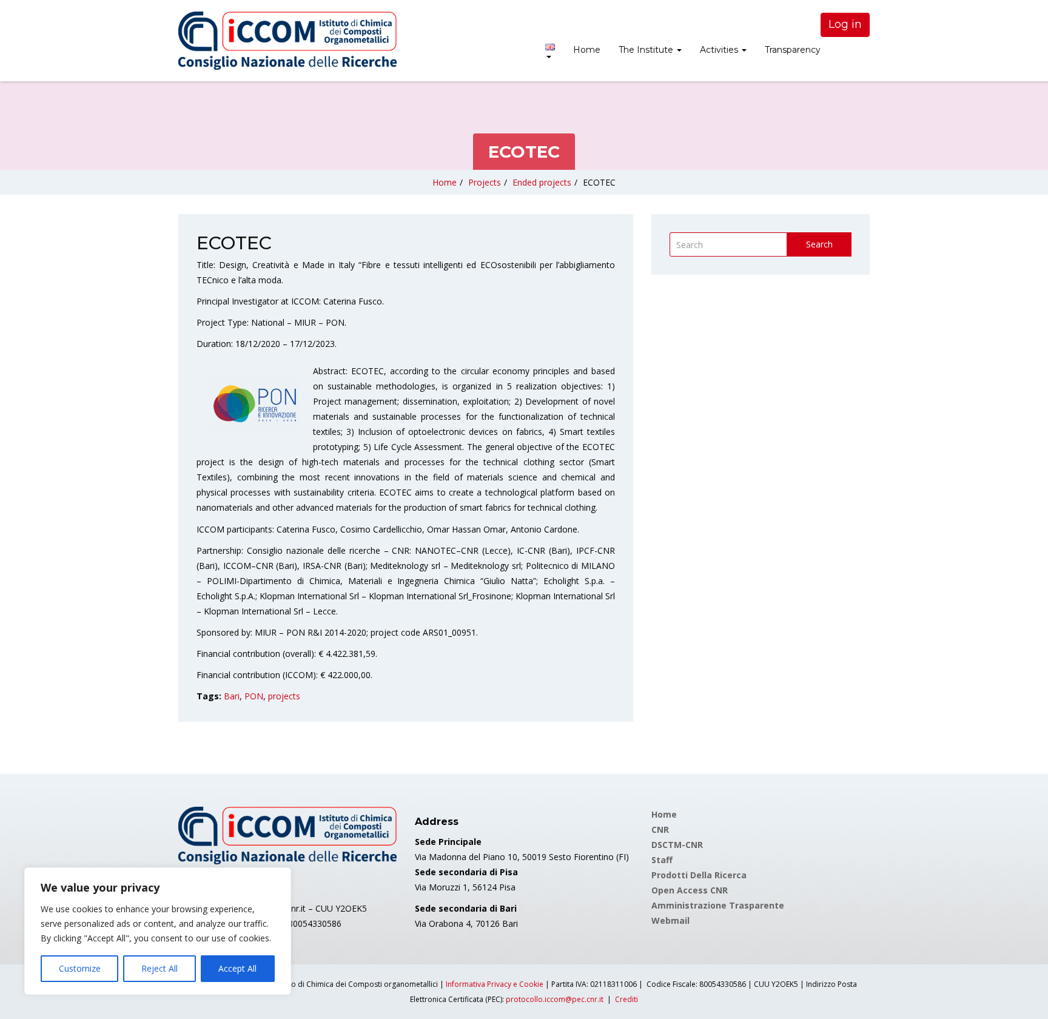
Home (586, 49)
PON (253, 696)
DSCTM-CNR (677, 844)
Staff (662, 860)
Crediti (626, 999)
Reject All (159, 968)
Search (819, 244)
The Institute (647, 49)
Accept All (237, 968)
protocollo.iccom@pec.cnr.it (554, 999)
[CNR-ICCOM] (287, 40)
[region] (157, 931)
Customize (80, 968)
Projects (484, 182)
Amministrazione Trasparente (717, 905)
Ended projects (541, 182)
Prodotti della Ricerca (699, 875)
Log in (845, 24)
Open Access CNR (689, 890)
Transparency (793, 49)
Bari (232, 696)
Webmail (670, 920)
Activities (720, 49)
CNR (660, 829)
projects (284, 696)
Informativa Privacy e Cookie (494, 984)
